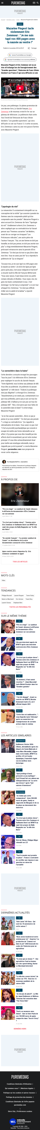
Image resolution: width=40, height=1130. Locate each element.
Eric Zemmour (20, 501)
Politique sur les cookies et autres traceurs (19, 1093)
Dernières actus (11, 19)
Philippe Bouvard (7, 595)
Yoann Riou (29, 599)
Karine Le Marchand (8, 599)
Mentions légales (27, 1088)
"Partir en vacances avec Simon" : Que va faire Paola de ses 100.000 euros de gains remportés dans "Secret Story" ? (27, 1016)
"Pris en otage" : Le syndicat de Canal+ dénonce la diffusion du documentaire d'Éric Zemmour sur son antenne (27, 628)
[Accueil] (18, 2)
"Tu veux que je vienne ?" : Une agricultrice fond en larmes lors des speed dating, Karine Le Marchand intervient (27, 962)
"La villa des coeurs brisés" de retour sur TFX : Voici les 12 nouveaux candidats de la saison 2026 (27, 979)
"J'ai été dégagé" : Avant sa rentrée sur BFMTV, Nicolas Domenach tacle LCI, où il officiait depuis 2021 (26, 700)
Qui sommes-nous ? (12, 1088)
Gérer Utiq (11, 1111)
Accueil (3, 19)
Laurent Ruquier (19, 595)
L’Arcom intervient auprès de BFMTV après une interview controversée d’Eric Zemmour (27, 644)
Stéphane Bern (17, 603)
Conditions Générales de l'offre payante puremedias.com (20, 1103)
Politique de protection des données (19, 1097)
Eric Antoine (19, 599)
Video (17, 19)
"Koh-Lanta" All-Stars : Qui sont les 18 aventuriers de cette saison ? (25, 924)
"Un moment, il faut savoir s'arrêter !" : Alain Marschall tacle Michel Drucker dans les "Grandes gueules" (27, 683)
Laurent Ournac (6, 603)
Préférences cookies (24, 1111)
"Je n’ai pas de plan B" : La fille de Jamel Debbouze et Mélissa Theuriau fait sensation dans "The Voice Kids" (27, 997)
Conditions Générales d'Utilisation (19, 1084)
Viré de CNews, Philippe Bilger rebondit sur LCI (27, 841)
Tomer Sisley (30, 595)
